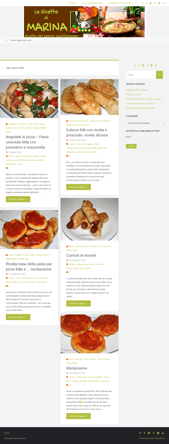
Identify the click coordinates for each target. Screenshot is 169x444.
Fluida (151, 438)
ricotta (94, 152)
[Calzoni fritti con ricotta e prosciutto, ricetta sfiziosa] (89, 97)
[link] (136, 3)
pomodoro (105, 381)
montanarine (72, 148)
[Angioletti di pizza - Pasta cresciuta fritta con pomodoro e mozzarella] (29, 98)
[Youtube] (163, 3)
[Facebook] (146, 3)
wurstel (87, 268)
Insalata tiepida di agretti (136, 90)
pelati (13, 282)
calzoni (73, 144)
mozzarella (27, 156)
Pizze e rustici (19, 128)
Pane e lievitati (75, 121)
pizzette (74, 381)
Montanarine (76, 368)
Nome (128, 137)
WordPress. (160, 438)
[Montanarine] (89, 333)
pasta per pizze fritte (15, 160)
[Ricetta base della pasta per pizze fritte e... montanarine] (29, 229)
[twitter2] (150, 3)
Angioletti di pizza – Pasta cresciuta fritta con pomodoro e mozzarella (27, 142)
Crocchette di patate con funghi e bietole (143, 99)
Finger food (32, 124)
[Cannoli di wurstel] (89, 219)
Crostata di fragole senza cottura (140, 103)
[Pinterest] (155, 3)
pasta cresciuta (39, 156)
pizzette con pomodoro (89, 381)
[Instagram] (159, 3)
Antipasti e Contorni (17, 124)
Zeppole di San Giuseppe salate (140, 108)
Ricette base (84, 125)
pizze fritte (29, 160)
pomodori (40, 160)
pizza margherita (95, 377)
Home (7, 433)
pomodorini (11, 164)
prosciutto (71, 152)
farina (11, 156)
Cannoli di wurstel (81, 255)
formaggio (88, 144)
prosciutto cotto (83, 152)
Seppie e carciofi (133, 94)
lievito (18, 156)
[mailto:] (142, 3)
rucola (20, 164)
